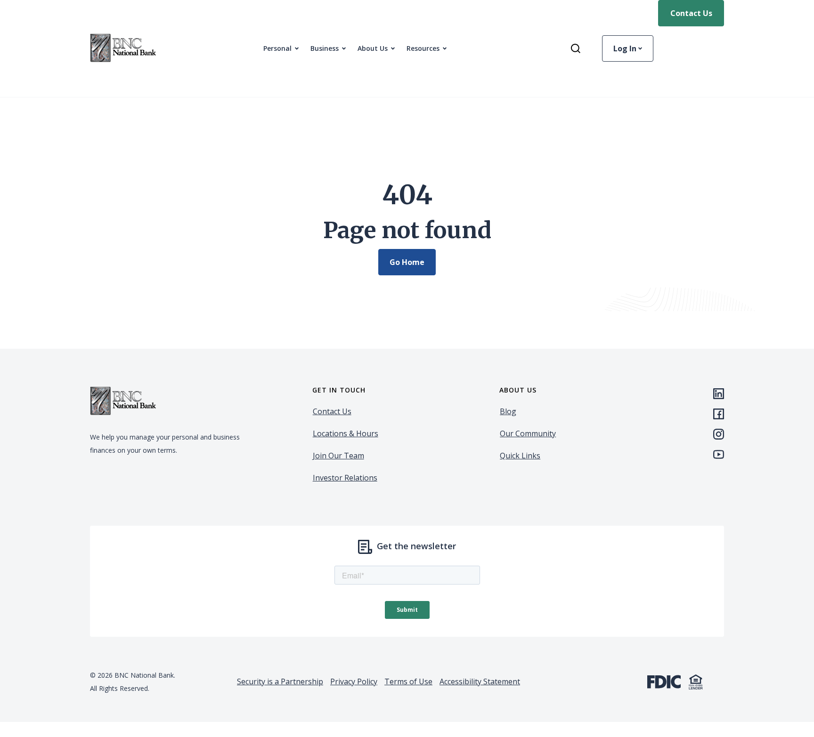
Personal (277, 48)
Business (324, 48)
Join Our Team (338, 455)
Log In (625, 48)
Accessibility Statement (480, 681)
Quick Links (520, 455)
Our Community (528, 433)
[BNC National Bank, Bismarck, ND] (123, 48)
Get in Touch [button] (339, 390)
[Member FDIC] (664, 680)
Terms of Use (408, 681)
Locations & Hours (345, 433)
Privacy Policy (353, 681)
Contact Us (691, 13)
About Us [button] (373, 48)
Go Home (407, 262)
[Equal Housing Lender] (695, 680)
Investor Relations (345, 478)
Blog (508, 411)
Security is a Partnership (280, 681)
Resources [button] (423, 48)
